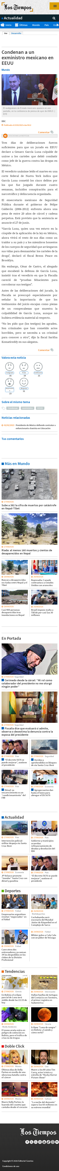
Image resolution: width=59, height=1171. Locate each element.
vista (4, 643)
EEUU (40, 408)
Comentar (44, 132)
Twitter (32, 1142)
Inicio (8, 25)
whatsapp (36, 1142)
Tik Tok (49, 1142)
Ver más (5, 468)
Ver (6, 33)
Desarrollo (16, 33)
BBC (4, 121)
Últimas (23, 25)
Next (58, 25)
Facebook (27, 1142)
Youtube (44, 1142)
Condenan (13, 408)
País (47, 25)
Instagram (40, 1142)
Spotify (57, 1142)
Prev (1, 25)
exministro (27, 408)
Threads (53, 1142)
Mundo (36, 25)
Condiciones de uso (10, 1166)
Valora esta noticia (14, 357)
